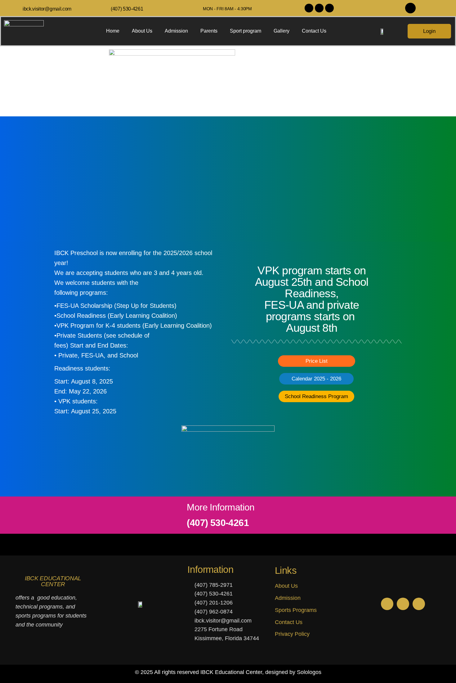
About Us (142, 31)
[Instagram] (309, 8)
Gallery (281, 31)
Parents (208, 31)
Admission (176, 31)
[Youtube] (329, 8)
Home (112, 31)
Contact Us (314, 31)
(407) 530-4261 (127, 8)
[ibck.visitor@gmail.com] (18, 8)
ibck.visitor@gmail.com (47, 8)
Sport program (245, 31)
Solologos (309, 672)
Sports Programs (296, 610)
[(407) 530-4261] (106, 8)
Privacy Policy (292, 634)
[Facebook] (319, 8)
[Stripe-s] (410, 8)
